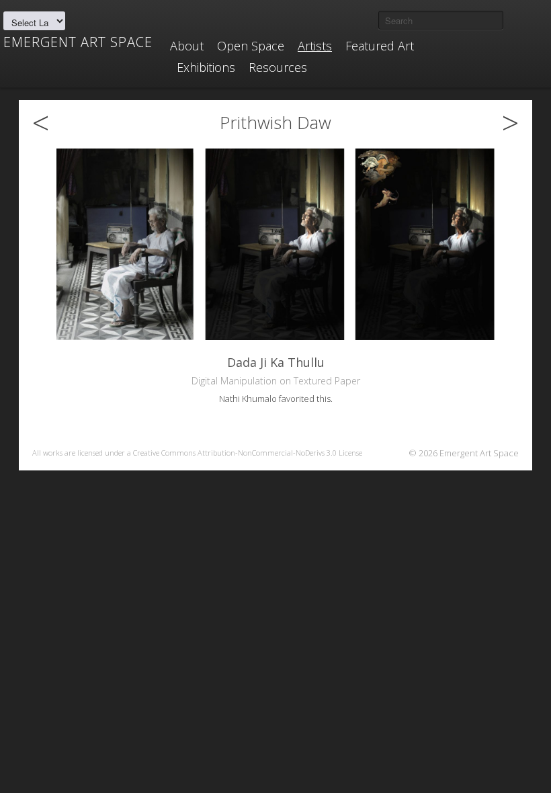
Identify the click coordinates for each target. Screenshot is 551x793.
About (187, 46)
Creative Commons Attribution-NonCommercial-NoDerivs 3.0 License (247, 453)
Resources (278, 67)
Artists (315, 46)
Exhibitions (206, 67)
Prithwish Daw (275, 122)
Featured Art (379, 46)
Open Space (250, 46)
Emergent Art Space (78, 42)
